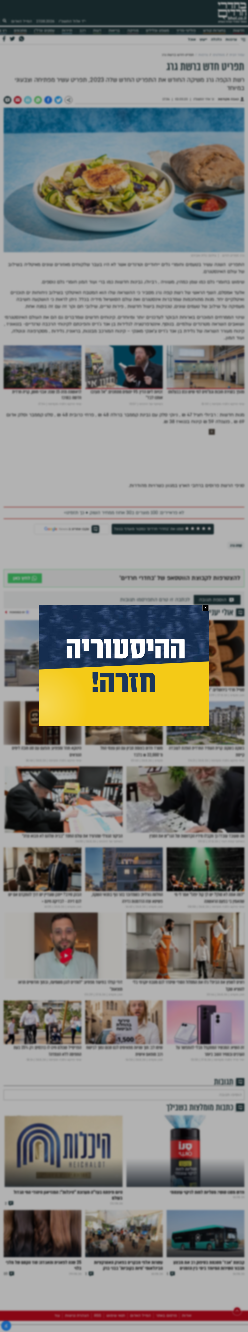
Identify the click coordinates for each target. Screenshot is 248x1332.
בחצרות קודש (214, 30)
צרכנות (231, 39)
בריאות (114, 30)
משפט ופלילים (157, 30)
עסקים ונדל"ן (44, 30)
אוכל (192, 39)
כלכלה (216, 39)
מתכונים (20, 30)
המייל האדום (21, 21)
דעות (97, 30)
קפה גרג (236, 545)
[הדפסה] (28, 100)
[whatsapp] (38, 100)
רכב (82, 30)
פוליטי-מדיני (186, 30)
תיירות (67, 30)
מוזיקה (133, 30)
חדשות (238, 30)
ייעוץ (203, 39)
